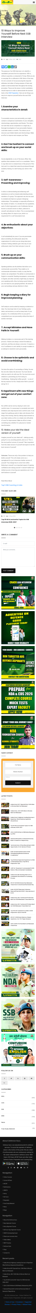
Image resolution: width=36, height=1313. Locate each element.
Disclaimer (19, 1302)
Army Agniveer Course (10, 1226)
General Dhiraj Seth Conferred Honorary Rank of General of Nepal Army (21, 839)
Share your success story (10, 1236)
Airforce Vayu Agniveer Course (12, 1229)
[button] (14, 527)
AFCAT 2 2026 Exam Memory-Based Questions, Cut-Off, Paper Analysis (20, 918)
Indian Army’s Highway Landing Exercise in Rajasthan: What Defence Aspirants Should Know (22, 819)
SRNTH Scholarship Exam (11, 1233)
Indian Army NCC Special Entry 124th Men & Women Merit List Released (22, 805)
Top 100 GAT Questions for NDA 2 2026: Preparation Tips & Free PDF (21, 911)
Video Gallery (7, 1239)
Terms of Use (10, 1302)
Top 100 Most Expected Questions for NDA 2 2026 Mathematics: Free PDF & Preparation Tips (22, 861)
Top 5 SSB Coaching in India (11, 485)
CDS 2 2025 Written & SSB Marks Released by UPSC (18, 1285)
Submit (18, 783)
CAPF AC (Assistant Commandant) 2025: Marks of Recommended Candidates (22, 869)
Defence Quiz (7, 1246)
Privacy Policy (16, 1304)
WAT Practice (7, 1243)
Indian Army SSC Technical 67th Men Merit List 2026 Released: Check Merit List (22, 905)
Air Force (6, 1197)
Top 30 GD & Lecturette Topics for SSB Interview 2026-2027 (21, 826)
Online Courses (8, 1177)
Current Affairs (8, 1180)
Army (5, 1193)
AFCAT (5, 1183)
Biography (6, 1200)
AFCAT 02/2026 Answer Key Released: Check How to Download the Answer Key (22, 883)
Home (3, 15)
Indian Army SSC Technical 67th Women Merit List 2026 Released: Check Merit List (22, 898)
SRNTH (6, 1190)
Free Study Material (9, 1203)
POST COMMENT (8, 570)
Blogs (5, 1210)
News (5, 1206)
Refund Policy (27, 1304)
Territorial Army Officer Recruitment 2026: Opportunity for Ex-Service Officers (22, 846)
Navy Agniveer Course (10, 1223)
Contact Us (7, 1253)
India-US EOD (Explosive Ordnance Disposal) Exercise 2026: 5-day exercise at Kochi (22, 891)
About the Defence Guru (10, 1220)
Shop (5, 1249)
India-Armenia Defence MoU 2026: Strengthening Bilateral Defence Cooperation (20, 853)
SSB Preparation (13, 93)
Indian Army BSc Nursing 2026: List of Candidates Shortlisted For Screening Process (21, 876)
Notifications (7, 1187)
